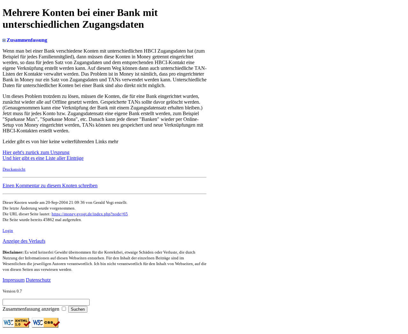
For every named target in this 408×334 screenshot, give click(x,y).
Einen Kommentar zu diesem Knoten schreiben (50, 185)
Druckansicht (14, 169)
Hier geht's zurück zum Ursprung (36, 152)
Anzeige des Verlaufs (24, 241)
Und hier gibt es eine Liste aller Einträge (43, 158)
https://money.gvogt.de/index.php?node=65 (90, 214)
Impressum (14, 280)
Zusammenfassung (26, 40)
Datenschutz (38, 280)
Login (8, 230)
